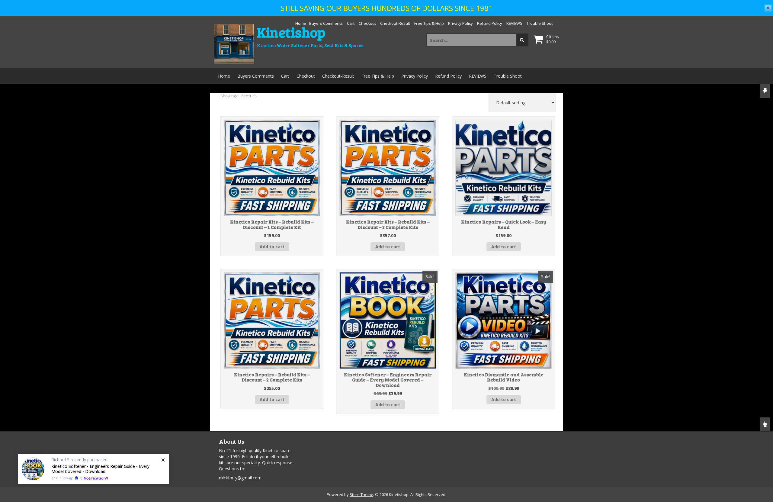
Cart (350, 23)
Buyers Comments (326, 23)
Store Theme (361, 494)
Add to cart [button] (272, 246)
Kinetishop (291, 31)
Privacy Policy (460, 23)
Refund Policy (489, 23)
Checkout (367, 23)
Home (300, 23)
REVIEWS (514, 23)
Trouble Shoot (540, 23)
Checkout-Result (395, 23)
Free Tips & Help (429, 23)
